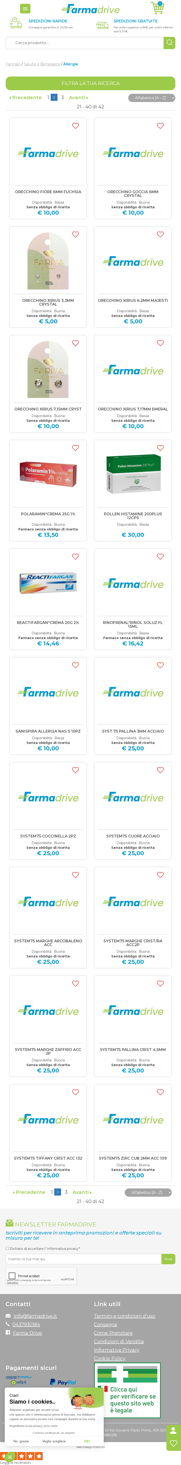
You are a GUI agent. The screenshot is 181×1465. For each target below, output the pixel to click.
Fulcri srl (99, 1447)
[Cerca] (169, 43)
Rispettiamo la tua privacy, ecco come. (33, 1426)
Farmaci (13, 64)
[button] (173, 1431)
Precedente (26, 97)
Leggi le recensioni (15, 1463)
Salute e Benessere (42, 64)
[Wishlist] (173, 1444)
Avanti (77, 97)
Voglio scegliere (54, 1441)
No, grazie (21, 1441)
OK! (87, 1441)
